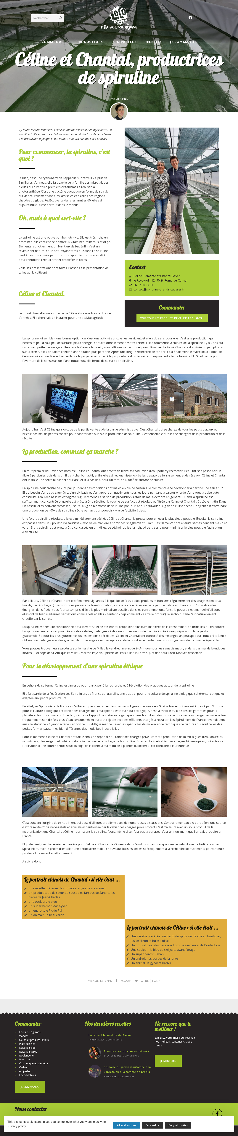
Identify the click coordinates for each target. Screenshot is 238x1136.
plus (155, 980)
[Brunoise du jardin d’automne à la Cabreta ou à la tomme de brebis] (95, 1071)
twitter (144, 980)
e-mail (108, 980)
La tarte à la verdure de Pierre (110, 1035)
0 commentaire (114, 1039)
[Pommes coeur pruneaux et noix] (95, 1052)
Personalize (152, 1125)
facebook (125, 980)
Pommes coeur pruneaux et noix (126, 1051)
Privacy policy (16, 1126)
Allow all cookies (126, 1125)
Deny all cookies (178, 1125)
